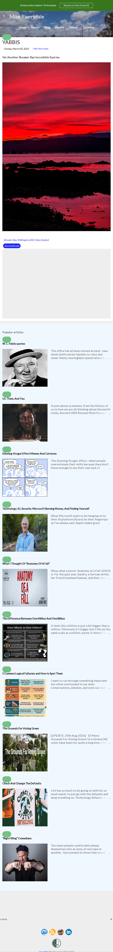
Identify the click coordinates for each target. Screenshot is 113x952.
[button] (6, 37)
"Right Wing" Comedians (17, 838)
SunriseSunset (11, 245)
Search (35, 27)
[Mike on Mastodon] (44, 934)
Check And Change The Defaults (21, 783)
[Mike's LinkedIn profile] (68, 934)
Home (22, 27)
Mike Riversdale (26, 17)
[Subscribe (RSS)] (52, 934)
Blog (47, 27)
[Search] (109, 16)
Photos (59, 27)
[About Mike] (60, 934)
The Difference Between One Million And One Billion (33, 618)
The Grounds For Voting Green (20, 728)
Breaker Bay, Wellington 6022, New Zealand (26, 239)
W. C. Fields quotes (13, 343)
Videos (73, 27)
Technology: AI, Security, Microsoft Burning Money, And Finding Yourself (45, 508)
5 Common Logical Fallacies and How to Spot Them (32, 673)
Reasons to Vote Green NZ (76, 5)
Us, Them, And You (13, 398)
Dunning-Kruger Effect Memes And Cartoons (29, 453)
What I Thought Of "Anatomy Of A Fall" (26, 563)
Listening (88, 27)
